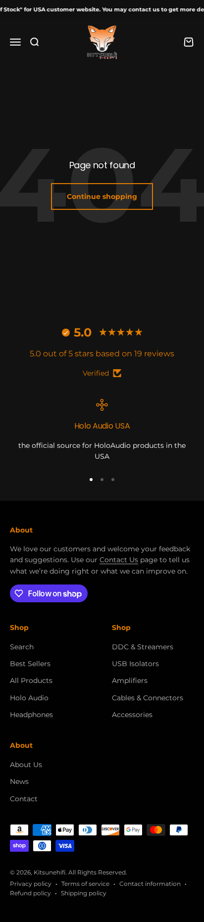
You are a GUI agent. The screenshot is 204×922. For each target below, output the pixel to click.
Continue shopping (102, 196)
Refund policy (30, 893)
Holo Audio (29, 697)
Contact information (150, 883)
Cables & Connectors (147, 697)
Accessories (132, 714)
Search (22, 646)
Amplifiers (130, 680)
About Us (26, 764)
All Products (31, 680)
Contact (24, 798)
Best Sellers (30, 663)
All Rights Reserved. (97, 872)
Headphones (31, 714)
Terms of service (85, 883)
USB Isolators (135, 663)
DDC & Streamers (142, 646)
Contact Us (119, 559)
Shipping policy (83, 893)
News (19, 781)
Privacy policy (30, 883)
